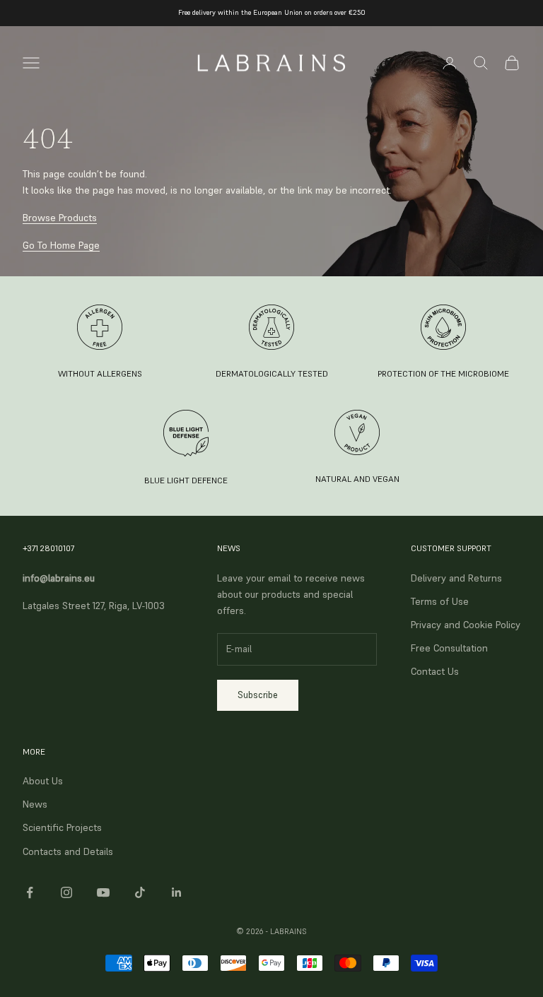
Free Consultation (449, 648)
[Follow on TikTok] (140, 892)
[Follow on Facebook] (30, 892)
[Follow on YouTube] (103, 892)
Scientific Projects (62, 827)
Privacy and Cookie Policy (465, 624)
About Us (43, 780)
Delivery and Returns (456, 578)
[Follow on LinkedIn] (177, 892)
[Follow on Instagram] (66, 892)
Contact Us (435, 671)
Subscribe (258, 695)
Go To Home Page (61, 245)
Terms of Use (440, 601)
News (35, 804)
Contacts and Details (68, 851)
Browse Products (60, 217)
